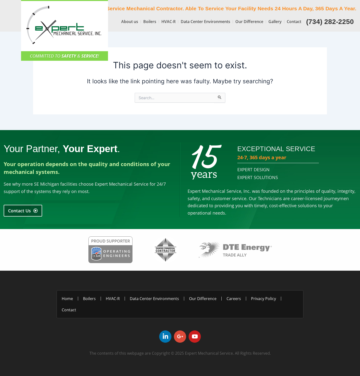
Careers (234, 298)
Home (67, 298)
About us (129, 21)
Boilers (149, 21)
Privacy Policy (263, 298)
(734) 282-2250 (330, 21)
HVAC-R (168, 21)
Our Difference (249, 21)
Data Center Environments (205, 21)
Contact (294, 21)
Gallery (275, 21)
